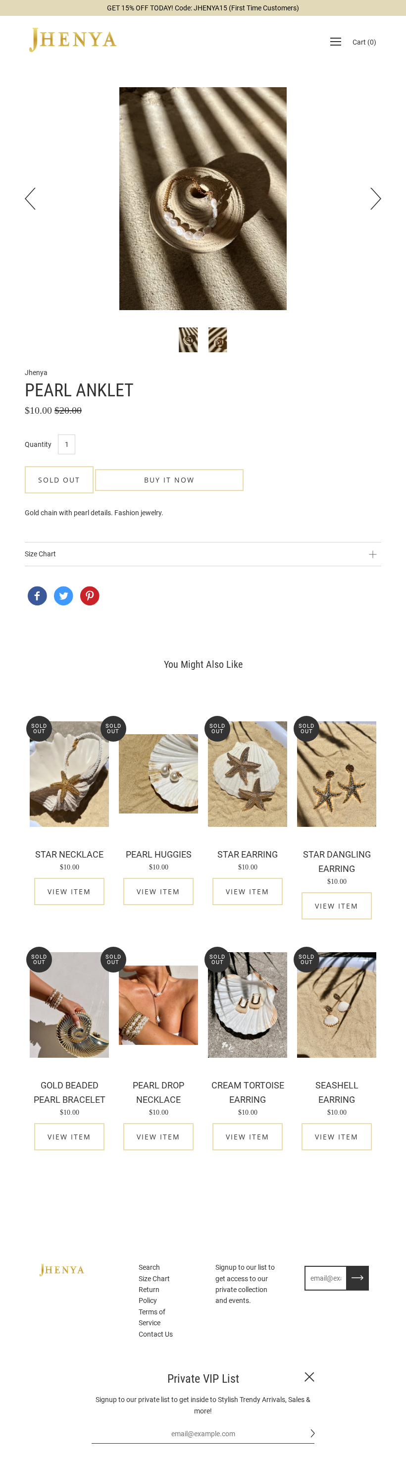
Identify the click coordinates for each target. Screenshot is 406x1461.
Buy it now (169, 480)
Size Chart (154, 1279)
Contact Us (156, 1334)
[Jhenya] (37, 597)
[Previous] (36, 199)
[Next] (370, 199)
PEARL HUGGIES (159, 854)
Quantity (38, 444)
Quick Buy (69, 774)
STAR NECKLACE (69, 854)
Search (149, 1267)
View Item (69, 891)
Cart (364, 42)
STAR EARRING (247, 854)
